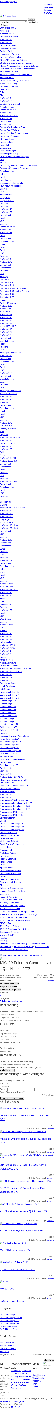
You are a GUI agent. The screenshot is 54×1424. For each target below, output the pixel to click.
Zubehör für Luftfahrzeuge (11, 1001)
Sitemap (25, 1382)
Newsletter (26, 1371)
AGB (13, 1379)
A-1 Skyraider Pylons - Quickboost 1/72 (22, 1230)
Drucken (20, 1301)
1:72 (2, 995)
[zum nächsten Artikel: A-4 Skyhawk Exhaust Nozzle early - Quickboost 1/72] (1, 952)
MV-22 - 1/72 (7, 1288)
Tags (24, 1385)
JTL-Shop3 (15, 1407)
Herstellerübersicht (30, 1376)
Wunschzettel (38, 1378)
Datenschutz (16, 1388)
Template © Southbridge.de (12, 1401)
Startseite (4, 944)
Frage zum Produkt (8, 987)
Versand (50, 981)
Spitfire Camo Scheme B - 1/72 (17, 1269)
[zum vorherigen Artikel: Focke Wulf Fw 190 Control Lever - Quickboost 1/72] (0, 952)
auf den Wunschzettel (9, 984)
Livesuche (26, 1379)
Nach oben (11, 1301)
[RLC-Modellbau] (8, 16)
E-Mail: (3, 1089)
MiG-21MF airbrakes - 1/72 (15, 1250)
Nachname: (5, 1086)
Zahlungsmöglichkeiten (21, 1376)
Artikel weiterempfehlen (10, 989)
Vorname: (4, 1083)
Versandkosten (17, 1373)
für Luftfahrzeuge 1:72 (23, 946)
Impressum (16, 1371)
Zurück (3, 1301)
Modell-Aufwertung (19, 944)
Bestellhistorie (38, 1375)
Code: (13, 1092)
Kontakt (25, 1373)
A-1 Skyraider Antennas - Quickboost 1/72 (23, 1211)
